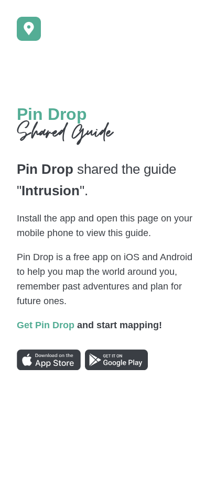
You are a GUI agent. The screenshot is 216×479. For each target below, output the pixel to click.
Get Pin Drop (45, 325)
